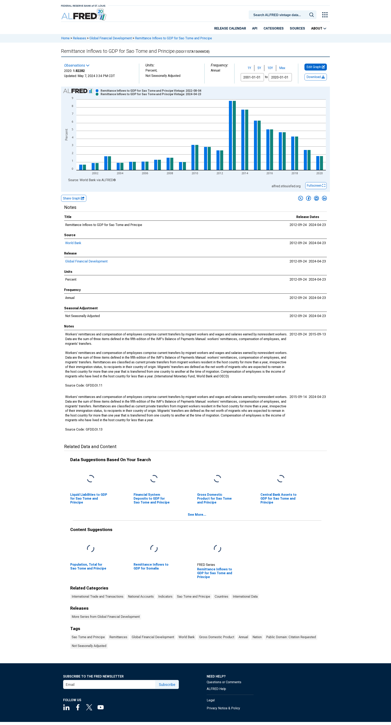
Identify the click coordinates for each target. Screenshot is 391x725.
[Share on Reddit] (316, 198)
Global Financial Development (110, 38)
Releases (79, 38)
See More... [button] (197, 515)
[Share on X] (300, 198)
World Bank (73, 243)
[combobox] (283, 14)
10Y (270, 68)
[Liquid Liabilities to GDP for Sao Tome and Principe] (90, 479)
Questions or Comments (224, 682)
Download (314, 77)
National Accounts (141, 596)
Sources (297, 28)
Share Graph (72, 198)
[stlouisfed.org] (83, 5)
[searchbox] (283, 15)
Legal (211, 700)
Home (65, 38)
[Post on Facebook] (308, 198)
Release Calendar (230, 28)
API (254, 28)
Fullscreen (314, 185)
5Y (259, 68)
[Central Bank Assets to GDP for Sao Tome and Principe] (280, 479)
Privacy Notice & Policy (223, 708)
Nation (257, 637)
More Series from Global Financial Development (106, 617)
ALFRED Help (216, 689)
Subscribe (167, 684)
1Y (249, 68)
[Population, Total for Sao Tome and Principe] (90, 549)
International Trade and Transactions (97, 596)
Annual (243, 637)
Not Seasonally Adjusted (89, 646)
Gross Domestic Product (216, 637)
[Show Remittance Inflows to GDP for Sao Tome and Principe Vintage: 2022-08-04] (151, 90)
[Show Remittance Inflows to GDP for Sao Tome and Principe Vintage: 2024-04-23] (151, 94)
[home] (84, 15)
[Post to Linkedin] (324, 198)
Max (282, 68)
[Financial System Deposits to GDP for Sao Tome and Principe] (154, 479)
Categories (274, 28)
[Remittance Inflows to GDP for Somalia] (154, 549)
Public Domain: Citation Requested (291, 637)
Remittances (118, 637)
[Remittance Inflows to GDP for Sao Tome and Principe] (217, 549)
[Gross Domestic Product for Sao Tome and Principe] (217, 479)
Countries (221, 596)
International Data (245, 596)
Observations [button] (75, 65)
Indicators (165, 596)
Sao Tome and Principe (193, 596)
